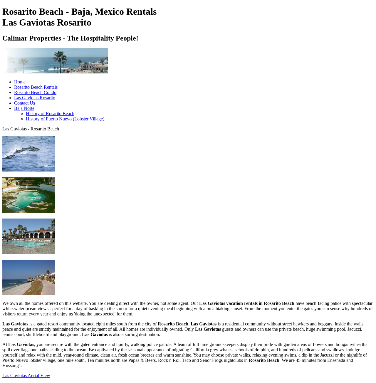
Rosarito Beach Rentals (36, 87)
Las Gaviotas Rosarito (34, 97)
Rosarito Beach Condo (35, 92)
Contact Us (24, 102)
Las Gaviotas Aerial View (26, 375)
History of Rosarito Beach (50, 113)
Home (20, 81)
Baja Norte (24, 108)
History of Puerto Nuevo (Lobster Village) (65, 118)
